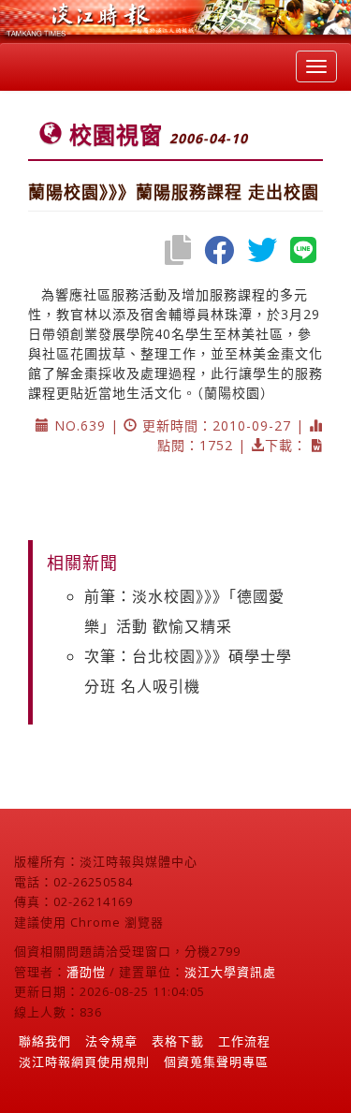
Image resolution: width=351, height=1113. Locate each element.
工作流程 (244, 1040)
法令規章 (111, 1040)
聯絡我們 (45, 1040)
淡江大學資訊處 (230, 971)
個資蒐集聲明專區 (216, 1061)
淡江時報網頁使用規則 (84, 1061)
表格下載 (178, 1040)
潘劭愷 (86, 971)
